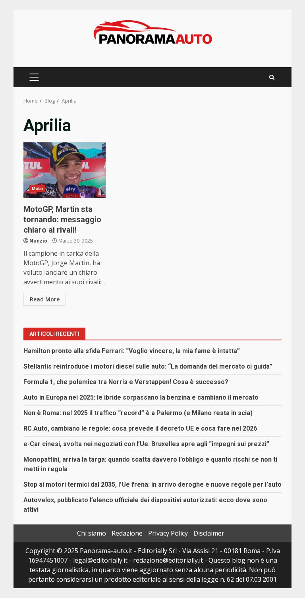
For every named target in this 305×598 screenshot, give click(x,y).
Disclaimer (208, 533)
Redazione (127, 533)
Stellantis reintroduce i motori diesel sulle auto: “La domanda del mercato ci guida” (147, 366)
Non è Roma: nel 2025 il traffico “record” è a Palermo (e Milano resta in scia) (138, 413)
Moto (37, 188)
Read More (45, 299)
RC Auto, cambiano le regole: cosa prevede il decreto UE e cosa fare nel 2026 (140, 428)
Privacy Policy (168, 533)
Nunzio (38, 240)
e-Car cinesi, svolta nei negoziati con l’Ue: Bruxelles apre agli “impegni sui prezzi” (146, 444)
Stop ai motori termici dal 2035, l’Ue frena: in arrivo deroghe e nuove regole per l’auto (152, 484)
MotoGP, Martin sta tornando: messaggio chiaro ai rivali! (64, 170)
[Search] (271, 77)
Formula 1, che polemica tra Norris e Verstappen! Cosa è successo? (125, 382)
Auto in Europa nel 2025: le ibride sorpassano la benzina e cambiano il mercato (141, 397)
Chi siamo (91, 533)
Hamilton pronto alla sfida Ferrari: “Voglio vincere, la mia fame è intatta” (131, 351)
